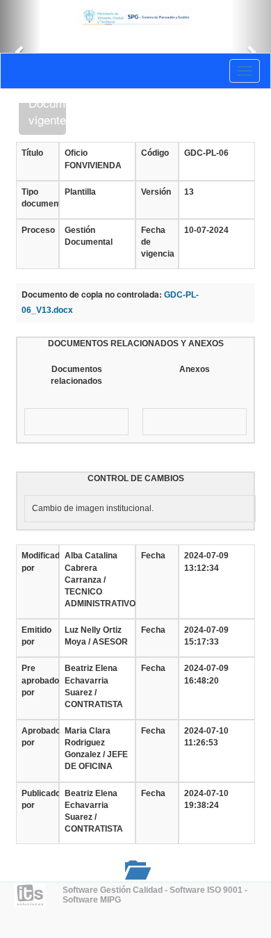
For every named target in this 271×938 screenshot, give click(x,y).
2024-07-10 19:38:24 (206, 799)
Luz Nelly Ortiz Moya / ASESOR (96, 636)
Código (155, 153)
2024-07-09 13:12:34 (206, 561)
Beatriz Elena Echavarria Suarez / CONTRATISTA (94, 686)
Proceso (38, 230)
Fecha (153, 555)
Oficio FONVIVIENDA (93, 159)
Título (32, 153)
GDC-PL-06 (206, 153)
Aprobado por (38, 736)
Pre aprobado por (38, 680)
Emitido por (36, 636)
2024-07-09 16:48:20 (206, 674)
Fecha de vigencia (157, 242)
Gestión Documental (89, 236)
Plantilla (80, 192)
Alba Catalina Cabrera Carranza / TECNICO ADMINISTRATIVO (97, 579)
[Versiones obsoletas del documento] (135, 869)
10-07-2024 (206, 230)
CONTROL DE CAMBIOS (136, 478)
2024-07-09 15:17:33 (206, 636)
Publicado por (38, 799)
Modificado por (38, 561)
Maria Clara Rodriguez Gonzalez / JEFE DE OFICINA (96, 748)
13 (189, 192)
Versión (156, 192)
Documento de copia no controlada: (92, 294)
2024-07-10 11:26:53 (206, 736)
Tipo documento (38, 198)
